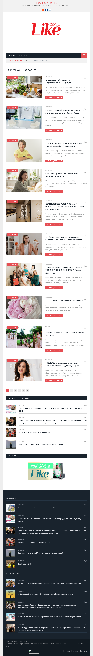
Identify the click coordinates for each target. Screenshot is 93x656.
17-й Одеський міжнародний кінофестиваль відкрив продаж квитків (46, 594)
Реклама (83, 651)
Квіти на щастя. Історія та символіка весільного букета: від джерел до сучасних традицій (64, 332)
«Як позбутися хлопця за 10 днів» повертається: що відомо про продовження (46, 5)
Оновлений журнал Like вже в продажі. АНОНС (37, 508)
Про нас (66, 651)
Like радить (12, 77)
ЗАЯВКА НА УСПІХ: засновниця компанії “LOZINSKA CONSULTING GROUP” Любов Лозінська (63, 270)
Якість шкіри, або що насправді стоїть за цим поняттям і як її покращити (63, 144)
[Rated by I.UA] (34, 653)
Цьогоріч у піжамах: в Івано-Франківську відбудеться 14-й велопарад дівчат (49, 617)
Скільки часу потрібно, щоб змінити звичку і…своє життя (61, 175)
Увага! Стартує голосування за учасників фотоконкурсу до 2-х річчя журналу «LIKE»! (50, 409)
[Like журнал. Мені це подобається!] (46, 30)
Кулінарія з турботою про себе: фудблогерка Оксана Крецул (59, 81)
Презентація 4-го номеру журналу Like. (35, 432)
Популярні (13, 398)
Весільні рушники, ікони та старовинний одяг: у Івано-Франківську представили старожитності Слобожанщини (51, 628)
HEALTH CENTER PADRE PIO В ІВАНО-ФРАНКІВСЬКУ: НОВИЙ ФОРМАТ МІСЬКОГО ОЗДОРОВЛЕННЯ (64, 207)
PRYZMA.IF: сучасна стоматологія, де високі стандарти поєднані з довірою (62, 364)
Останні (25, 398)
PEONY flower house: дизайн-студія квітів (64, 300)
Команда (74, 651)
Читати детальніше (54, 97)
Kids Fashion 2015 (24, 564)
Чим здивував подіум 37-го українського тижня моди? (41, 444)
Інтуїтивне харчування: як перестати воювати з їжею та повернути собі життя (63, 238)
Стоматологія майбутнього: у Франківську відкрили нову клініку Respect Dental (64, 111)
